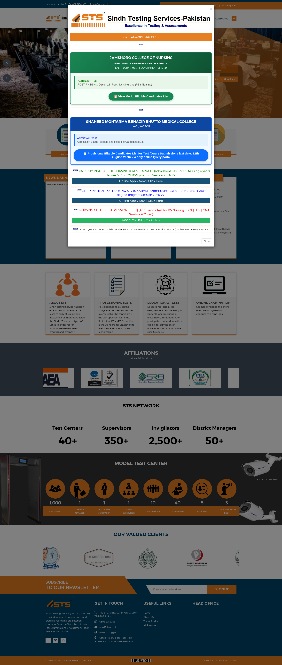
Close (207, 241)
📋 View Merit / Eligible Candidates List (141, 96)
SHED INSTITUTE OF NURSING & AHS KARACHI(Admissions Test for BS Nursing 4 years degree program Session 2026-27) (144, 195)
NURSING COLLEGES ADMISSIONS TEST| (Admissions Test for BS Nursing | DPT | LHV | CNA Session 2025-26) (144, 215)
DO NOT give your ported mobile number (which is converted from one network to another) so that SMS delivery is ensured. (144, 229)
